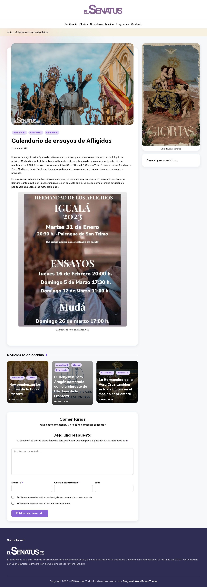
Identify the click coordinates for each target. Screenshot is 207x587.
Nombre (17, 482)
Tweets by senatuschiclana (162, 160)
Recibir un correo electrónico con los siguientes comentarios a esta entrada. (54, 497)
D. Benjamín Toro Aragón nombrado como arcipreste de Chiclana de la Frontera (70, 386)
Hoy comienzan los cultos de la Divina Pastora (25, 389)
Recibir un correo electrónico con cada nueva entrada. (43, 503)
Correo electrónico (67, 482)
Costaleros (35, 132)
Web (97, 482)
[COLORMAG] (25, 551)
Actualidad (19, 132)
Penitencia (51, 132)
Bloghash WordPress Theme (140, 581)
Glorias (31, 378)
